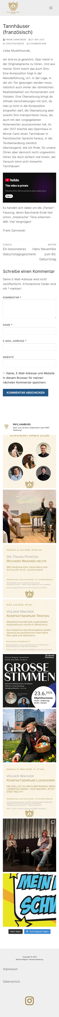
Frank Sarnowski (15, 39)
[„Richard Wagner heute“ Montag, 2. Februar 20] (29, 571)
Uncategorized (14, 43)
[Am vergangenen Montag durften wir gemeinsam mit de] (29, 845)
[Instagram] (29, 1001)
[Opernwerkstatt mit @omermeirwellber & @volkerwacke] (29, 516)
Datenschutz (11, 981)
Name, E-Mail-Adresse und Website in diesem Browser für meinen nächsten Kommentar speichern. (29, 378)
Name (7, 324)
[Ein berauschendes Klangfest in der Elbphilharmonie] (29, 680)
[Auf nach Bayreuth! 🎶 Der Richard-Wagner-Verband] (29, 461)
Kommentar (12, 297)
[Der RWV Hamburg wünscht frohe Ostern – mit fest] (29, 735)
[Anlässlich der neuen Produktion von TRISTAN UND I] (29, 626)
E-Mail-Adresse (14, 341)
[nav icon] (51, 8)
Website (8, 357)
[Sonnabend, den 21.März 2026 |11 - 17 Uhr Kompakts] (29, 790)
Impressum (10, 969)
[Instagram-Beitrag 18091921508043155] (29, 900)
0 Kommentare (37, 43)
